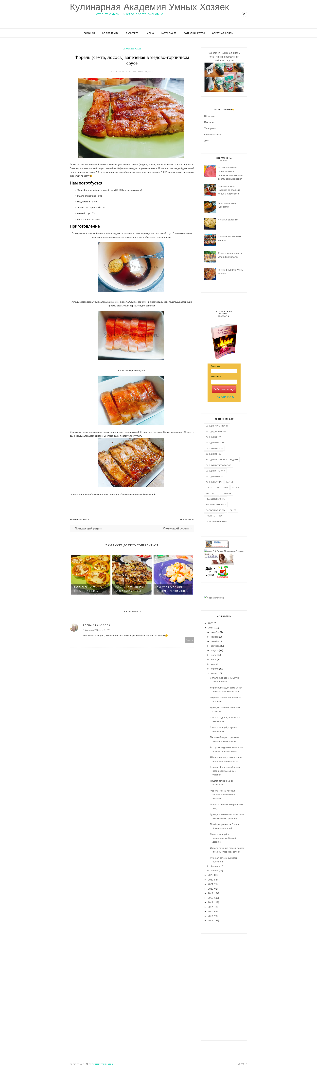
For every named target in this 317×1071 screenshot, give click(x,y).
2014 (210, 916)
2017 (210, 902)
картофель (211, 493)
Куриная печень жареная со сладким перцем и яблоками (229, 190)
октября (215, 641)
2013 (210, 920)
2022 (210, 879)
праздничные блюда (216, 521)
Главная (89, 33)
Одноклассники (212, 134)
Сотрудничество (194, 33)
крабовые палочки (215, 499)
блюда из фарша (214, 476)
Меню (150, 33)
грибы (209, 487)
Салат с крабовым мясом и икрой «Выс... (131, 589)
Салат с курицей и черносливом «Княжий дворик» (223, 838)
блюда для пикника (216, 431)
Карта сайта (168, 33)
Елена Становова (96, 625)
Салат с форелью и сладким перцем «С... (171, 589)
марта (214, 673)
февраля (215, 865)
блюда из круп (213, 437)
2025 (210, 623)
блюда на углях (214, 482)
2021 (210, 884)
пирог (233, 510)
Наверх (240, 1064)
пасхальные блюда (215, 510)
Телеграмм (210, 128)
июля (213, 654)
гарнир (229, 482)
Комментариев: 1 (79, 519)
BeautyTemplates (102, 1064)
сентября (216, 645)
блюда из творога (215, 471)
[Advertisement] (224, 986)
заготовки (222, 487)
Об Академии (110, 33)
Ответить (189, 640)
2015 (210, 911)
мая (213, 664)
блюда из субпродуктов (218, 465)
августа (215, 650)
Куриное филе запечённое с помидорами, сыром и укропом (225, 771)
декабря (215, 632)
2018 (210, 897)
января (214, 870)
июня (213, 659)
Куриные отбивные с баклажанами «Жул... (88, 589)
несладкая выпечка (216, 504)
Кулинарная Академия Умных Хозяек (149, 7)
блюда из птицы (214, 448)
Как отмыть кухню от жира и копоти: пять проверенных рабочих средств (224, 56)
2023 (210, 875)
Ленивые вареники (228, 219)
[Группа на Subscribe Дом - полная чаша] (216, 577)
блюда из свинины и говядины (222, 459)
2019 (210, 893)
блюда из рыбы (132, 48)
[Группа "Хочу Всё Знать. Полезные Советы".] (224, 551)
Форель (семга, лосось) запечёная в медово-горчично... (222, 794)
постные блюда (214, 515)
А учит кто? (133, 33)
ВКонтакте (209, 116)
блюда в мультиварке (217, 426)
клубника (226, 493)
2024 (210, 627)
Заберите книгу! (224, 389)
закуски (236, 487)
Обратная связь (222, 33)
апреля (215, 668)
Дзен (206, 140)
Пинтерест (210, 122)
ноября (215, 636)
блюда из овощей (215, 442)
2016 (210, 906)
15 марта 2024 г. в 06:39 (96, 630)
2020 (210, 888)
